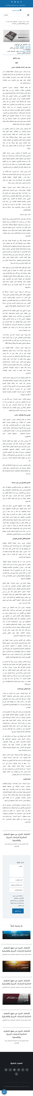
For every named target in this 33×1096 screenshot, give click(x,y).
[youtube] (14, 1069)
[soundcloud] (10, 1069)
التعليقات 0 (27, 49)
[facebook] (27, 1069)
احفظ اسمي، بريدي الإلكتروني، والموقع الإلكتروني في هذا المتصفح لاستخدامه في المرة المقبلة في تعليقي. (17, 900)
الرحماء (13, 51)
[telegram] (6, 1069)
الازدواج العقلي (26, 53)
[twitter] (23, 1069)
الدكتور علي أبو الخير (21, 44)
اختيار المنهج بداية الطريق (20, 935)
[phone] (16, 1074)
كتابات (22, 48)
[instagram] (18, 1069)
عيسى (19, 53)
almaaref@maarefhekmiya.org (11, 5)
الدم (8, 51)
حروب (17, 51)
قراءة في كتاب (14, 48)
